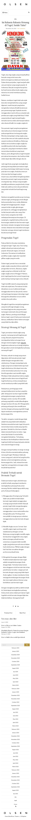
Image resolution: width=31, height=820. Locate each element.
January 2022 (15, 773)
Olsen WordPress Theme (12, 816)
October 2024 (15, 661)
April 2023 (15, 722)
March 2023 (15, 726)
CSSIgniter (23, 816)
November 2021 (15, 780)
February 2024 (15, 688)
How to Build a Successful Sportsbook (13, 637)
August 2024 (15, 668)
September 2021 (15, 787)
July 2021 (15, 793)
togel (15, 800)
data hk (23, 343)
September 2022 (15, 746)
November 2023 (15, 698)
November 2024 (15, 658)
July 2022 (15, 753)
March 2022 (15, 766)
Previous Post (8, 613)
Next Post (23, 613)
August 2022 (15, 749)
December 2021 (15, 776)
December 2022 (15, 736)
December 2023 (15, 695)
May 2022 (15, 759)
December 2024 (15, 654)
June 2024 (15, 675)
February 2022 (15, 770)
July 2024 (15, 671)
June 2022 (15, 756)
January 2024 (15, 692)
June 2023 (15, 715)
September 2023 (15, 705)
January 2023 (15, 732)
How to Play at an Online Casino (11, 625)
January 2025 (15, 651)
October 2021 (15, 783)
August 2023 (15, 709)
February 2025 (15, 648)
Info (15, 19)
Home (15, 804)
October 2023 (15, 702)
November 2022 (15, 739)
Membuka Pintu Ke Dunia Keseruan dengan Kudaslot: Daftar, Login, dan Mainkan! (14, 631)
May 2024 (15, 678)
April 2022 (15, 763)
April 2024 (15, 682)
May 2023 (15, 719)
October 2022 (15, 743)
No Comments (21, 28)
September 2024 (15, 665)
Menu (5, 12)
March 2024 (15, 685)
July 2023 (15, 712)
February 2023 (15, 729)
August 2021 (15, 790)
